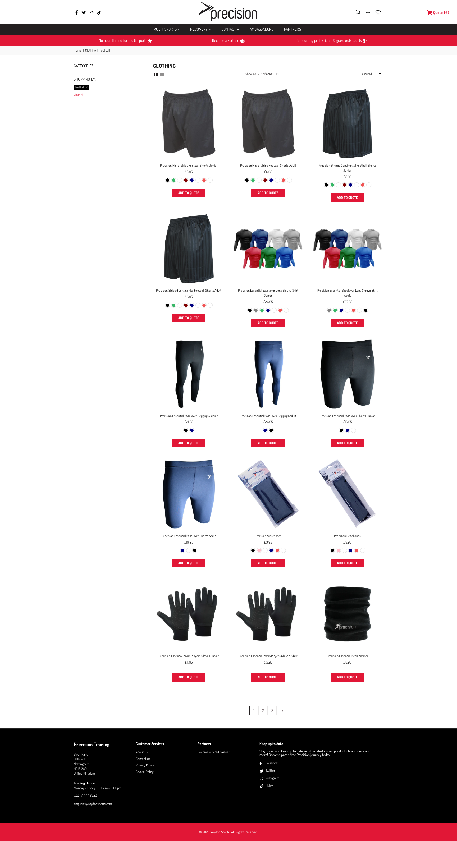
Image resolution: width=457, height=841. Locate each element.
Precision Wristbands (268, 536)
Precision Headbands (347, 536)
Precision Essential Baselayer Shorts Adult (189, 536)
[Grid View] (156, 74)
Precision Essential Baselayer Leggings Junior (189, 416)
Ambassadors (261, 29)
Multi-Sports (165, 29)
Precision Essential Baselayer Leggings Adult (268, 416)
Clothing (90, 50)
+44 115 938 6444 (85, 796)
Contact (228, 29)
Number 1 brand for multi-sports (123, 40)
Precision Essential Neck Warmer (347, 656)
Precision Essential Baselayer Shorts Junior (347, 416)
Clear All (78, 94)
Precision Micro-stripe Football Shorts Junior (189, 165)
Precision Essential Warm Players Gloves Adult (268, 656)
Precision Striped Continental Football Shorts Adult (188, 290)
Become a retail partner (214, 752)
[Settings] (368, 12)
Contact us (143, 758)
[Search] (358, 12)
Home (77, 50)
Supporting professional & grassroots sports (329, 40)
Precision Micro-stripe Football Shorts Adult (268, 165)
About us (142, 752)
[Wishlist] (378, 12)
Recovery (199, 29)
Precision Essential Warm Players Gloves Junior (189, 656)
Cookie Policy (144, 772)
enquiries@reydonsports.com (93, 804)
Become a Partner (225, 40)
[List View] (162, 74)
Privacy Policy (145, 765)
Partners (292, 29)
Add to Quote (188, 193)
